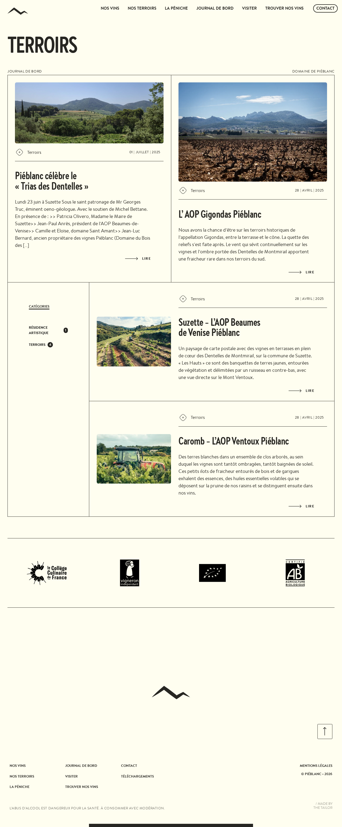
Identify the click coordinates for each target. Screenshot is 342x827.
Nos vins (110, 8)
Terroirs (37, 344)
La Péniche (176, 8)
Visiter (249, 8)
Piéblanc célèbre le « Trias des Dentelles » (51, 180)
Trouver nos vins (284, 8)
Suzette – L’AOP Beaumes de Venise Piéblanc (219, 327)
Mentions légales (316, 765)
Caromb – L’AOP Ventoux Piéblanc (233, 440)
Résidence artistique (38, 330)
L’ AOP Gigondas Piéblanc (219, 214)
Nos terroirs (142, 8)
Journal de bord (215, 8)
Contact (325, 8)
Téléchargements (137, 776)
